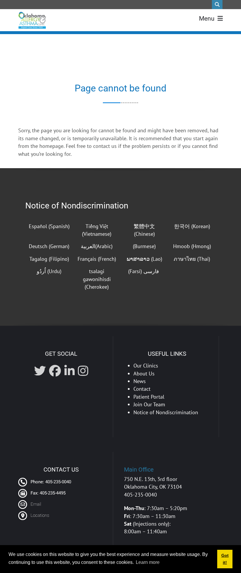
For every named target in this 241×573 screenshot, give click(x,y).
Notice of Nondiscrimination (76, 206)
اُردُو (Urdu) (49, 271)
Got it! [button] (225, 559)
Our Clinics (145, 365)
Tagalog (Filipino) (49, 258)
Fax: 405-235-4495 (47, 493)
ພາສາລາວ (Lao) (144, 258)
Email (36, 504)
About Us (144, 373)
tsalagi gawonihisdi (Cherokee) (97, 279)
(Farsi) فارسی (144, 271)
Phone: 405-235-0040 (50, 482)
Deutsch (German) (49, 246)
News (139, 381)
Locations (40, 515)
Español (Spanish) (49, 226)
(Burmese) (144, 246)
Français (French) (97, 258)
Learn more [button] (148, 562)
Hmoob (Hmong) (192, 246)
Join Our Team (149, 404)
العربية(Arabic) (97, 246)
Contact (141, 388)
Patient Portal (148, 396)
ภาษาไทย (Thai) (192, 258)
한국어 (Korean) (192, 226)
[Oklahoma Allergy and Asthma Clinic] (32, 20)
